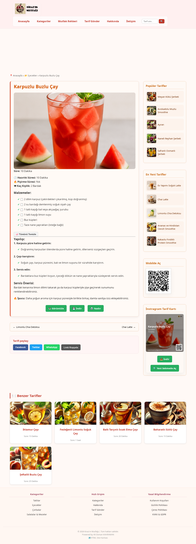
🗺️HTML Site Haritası (98, 537)
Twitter (36, 347)
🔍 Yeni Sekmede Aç (164, 368)
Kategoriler (44, 21)
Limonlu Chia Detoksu (28, 326)
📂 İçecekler (31, 75)
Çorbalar (36, 509)
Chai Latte (127, 326)
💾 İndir (77, 308)
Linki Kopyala (71, 347)
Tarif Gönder (92, 21)
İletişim (131, 21)
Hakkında (113, 21)
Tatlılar (36, 500)
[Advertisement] (98, 51)
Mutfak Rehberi (67, 21)
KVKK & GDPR (159, 514)
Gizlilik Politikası (159, 505)
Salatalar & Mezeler (37, 514)
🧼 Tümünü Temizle (26, 234)
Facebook (20, 347)
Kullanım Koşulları (159, 500)
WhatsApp (51, 347)
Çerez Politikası (159, 509)
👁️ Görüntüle (56, 308)
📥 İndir (164, 359)
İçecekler (36, 505)
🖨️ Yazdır (95, 308)
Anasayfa (24, 21)
